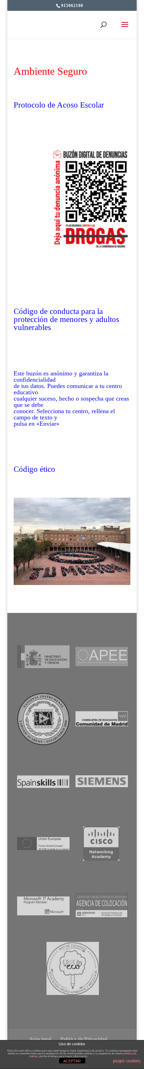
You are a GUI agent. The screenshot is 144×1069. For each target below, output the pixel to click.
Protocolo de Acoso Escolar (59, 105)
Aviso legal (40, 1039)
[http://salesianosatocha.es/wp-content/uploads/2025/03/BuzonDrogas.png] (90, 250)
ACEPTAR (72, 1061)
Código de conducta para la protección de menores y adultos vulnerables (66, 319)
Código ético (34, 469)
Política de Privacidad (83, 1039)
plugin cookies (127, 1061)
